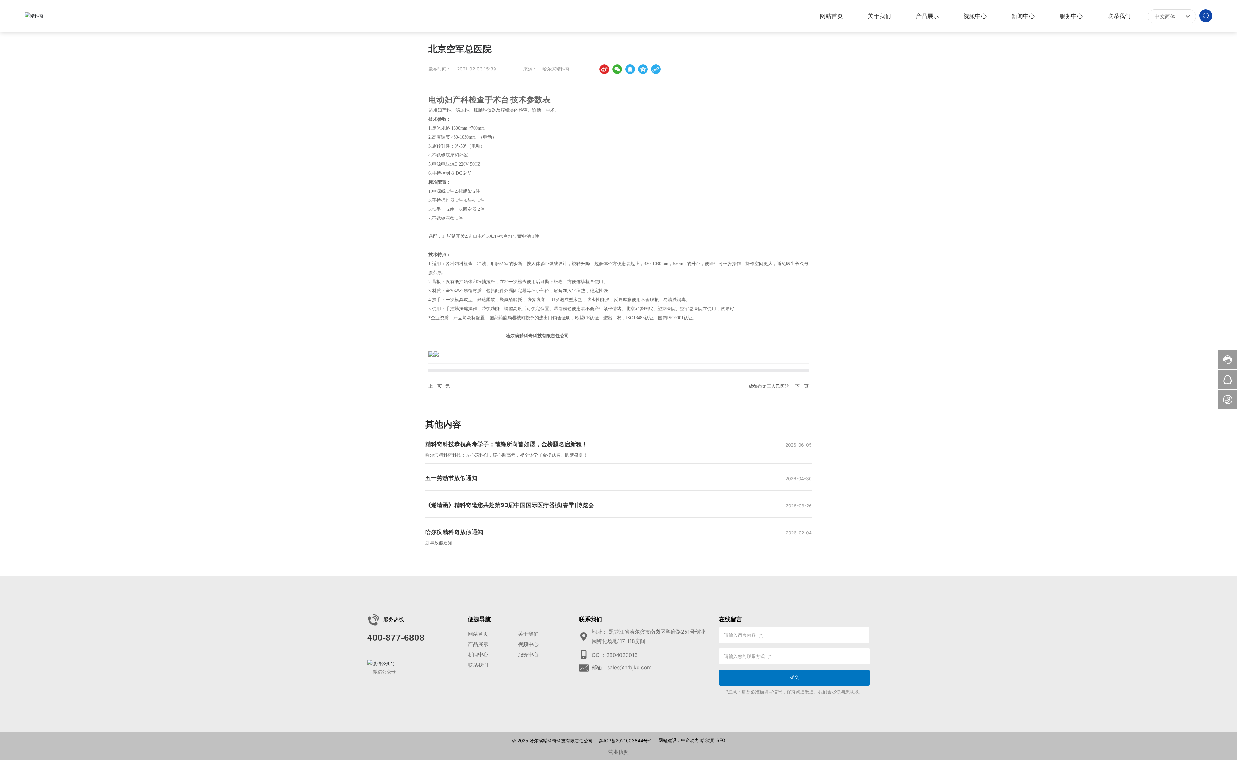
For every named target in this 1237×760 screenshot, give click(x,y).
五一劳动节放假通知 (451, 478)
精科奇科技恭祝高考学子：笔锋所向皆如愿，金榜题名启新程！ (506, 444)
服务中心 (528, 654)
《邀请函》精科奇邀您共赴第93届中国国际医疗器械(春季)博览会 (509, 505)
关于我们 (528, 634)
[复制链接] (656, 69)
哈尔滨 (707, 740)
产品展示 (478, 644)
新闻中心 (478, 654)
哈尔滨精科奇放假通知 (454, 532)
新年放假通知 (438, 542)
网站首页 (478, 634)
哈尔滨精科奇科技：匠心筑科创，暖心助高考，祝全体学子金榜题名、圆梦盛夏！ (506, 455)
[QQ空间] (643, 69)
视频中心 (528, 644)
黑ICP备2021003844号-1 (625, 740)
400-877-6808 (396, 638)
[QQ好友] (630, 69)
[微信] (617, 69)
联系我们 (478, 665)
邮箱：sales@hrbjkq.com (622, 667)
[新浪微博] (604, 69)
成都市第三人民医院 (769, 386)
